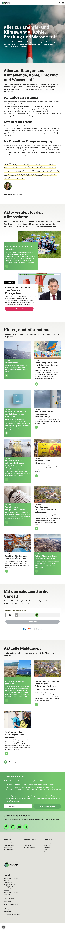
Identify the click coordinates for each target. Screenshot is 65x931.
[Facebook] (6, 826)
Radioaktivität (8, 847)
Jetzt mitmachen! (21, 298)
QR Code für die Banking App (11, 904)
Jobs (45, 851)
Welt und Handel (8, 849)
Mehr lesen (32, 250)
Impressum (7, 908)
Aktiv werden (30, 839)
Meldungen (47, 847)
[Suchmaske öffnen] (59, 3)
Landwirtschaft (8, 843)
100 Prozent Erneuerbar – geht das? (17, 682)
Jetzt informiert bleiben (47, 806)
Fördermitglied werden (30, 847)
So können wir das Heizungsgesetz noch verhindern (17, 734)
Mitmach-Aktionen (29, 843)
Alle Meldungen (13, 762)
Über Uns (48, 839)
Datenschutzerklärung (12, 801)
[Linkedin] (25, 826)
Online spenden (28, 845)
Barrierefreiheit (8, 910)
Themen (7, 839)
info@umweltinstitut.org (15, 800)
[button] (3, 927)
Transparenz (47, 845)
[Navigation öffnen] (63, 3)
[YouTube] (19, 826)
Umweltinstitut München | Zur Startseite (6, 2)
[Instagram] (12, 826)
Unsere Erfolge (48, 843)
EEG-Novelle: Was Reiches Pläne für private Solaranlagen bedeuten (47, 684)
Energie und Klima (9, 845)
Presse (45, 849)
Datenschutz (7, 911)
